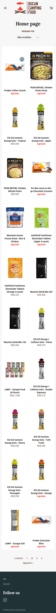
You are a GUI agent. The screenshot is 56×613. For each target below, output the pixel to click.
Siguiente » (28, 563)
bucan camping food (17, 610)
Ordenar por (28, 31)
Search (6, 584)
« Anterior (18, 558)
